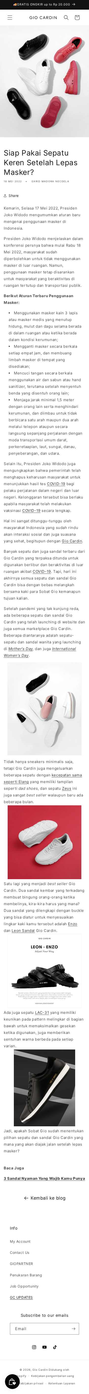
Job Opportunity (24, 1286)
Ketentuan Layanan (61, 1383)
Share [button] (14, 195)
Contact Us (19, 1252)
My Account (20, 1241)
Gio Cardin (40, 1369)
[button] (9, 17)
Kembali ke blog (48, 1198)
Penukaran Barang (26, 1275)
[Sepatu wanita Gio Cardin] (44, 755)
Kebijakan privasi (31, 1383)
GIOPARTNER (21, 1264)
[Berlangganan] (73, 1329)
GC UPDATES (21, 1297)
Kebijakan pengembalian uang (52, 1376)
